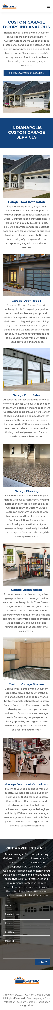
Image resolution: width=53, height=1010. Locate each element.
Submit (42, 962)
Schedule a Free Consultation (26, 73)
